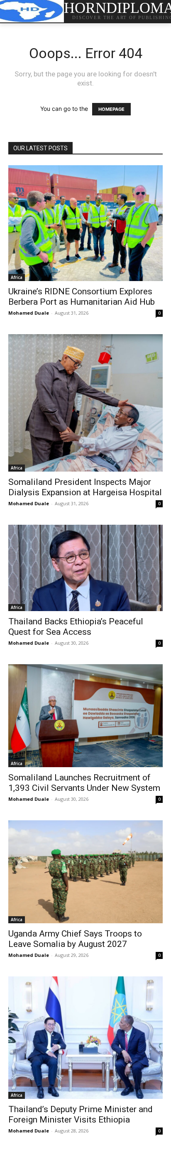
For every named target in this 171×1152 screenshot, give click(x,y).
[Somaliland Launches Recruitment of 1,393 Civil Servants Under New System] (85, 715)
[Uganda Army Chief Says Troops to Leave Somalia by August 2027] (85, 871)
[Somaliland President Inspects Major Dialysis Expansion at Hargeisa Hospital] (85, 403)
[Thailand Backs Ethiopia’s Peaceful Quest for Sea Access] (85, 568)
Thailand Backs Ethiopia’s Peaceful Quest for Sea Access (75, 626)
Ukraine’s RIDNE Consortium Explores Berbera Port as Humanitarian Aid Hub (81, 296)
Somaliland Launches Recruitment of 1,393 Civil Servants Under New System (84, 783)
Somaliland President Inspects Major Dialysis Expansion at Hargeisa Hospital (85, 487)
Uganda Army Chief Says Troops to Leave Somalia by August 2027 (75, 939)
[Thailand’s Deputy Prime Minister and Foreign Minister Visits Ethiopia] (85, 1037)
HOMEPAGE (111, 109)
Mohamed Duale (28, 313)
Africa (16, 277)
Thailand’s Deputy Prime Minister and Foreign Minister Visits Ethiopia (80, 1114)
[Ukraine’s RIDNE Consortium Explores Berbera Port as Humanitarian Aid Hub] (85, 223)
